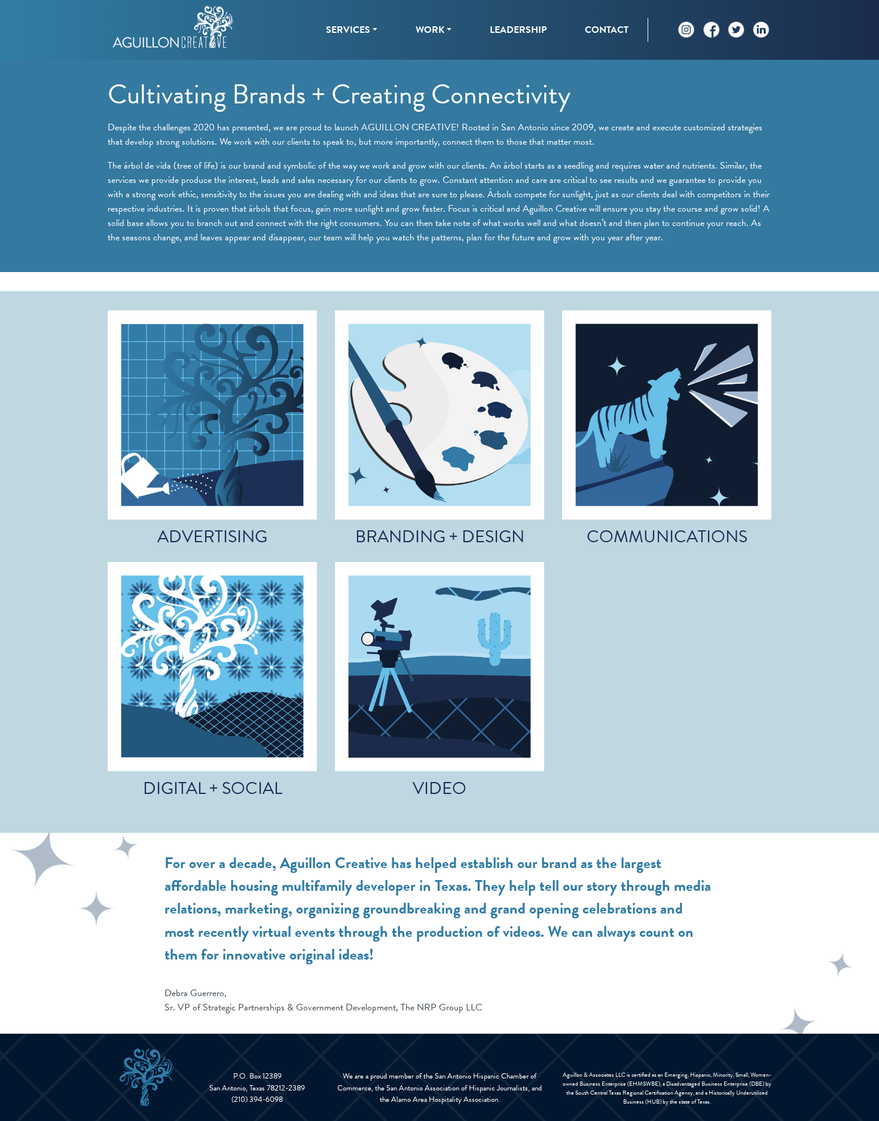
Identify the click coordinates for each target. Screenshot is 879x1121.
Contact (606, 30)
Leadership (518, 30)
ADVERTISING (212, 536)
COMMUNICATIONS (667, 536)
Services (348, 30)
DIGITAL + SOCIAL (212, 788)
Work (430, 30)
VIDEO (439, 788)
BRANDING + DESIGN (439, 536)
